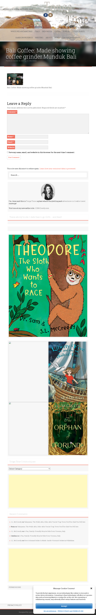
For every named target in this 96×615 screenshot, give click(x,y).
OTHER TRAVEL (78, 31)
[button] (91, 588)
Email (11, 142)
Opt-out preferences (50, 611)
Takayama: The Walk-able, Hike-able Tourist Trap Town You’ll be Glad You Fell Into (54, 522)
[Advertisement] (48, 491)
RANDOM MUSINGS (24, 38)
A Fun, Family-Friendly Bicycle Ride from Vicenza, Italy (44, 531)
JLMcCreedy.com (42, 208)
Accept (64, 606)
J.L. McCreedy (32, 61)
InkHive (32, 612)
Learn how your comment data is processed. (58, 168)
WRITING (39, 38)
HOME (57, 38)
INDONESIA (47, 31)
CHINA (57, 31)
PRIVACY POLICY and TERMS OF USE (70, 611)
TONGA (66, 31)
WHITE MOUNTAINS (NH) (21, 31)
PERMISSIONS (15, 587)
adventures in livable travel (73, 201)
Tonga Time (31, 201)
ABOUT (49, 38)
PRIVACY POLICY (15, 605)
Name (10, 136)
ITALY (37, 31)
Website (11, 147)
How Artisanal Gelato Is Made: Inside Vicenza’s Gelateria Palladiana (49, 540)
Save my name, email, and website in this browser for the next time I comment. (42, 152)
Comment (12, 112)
